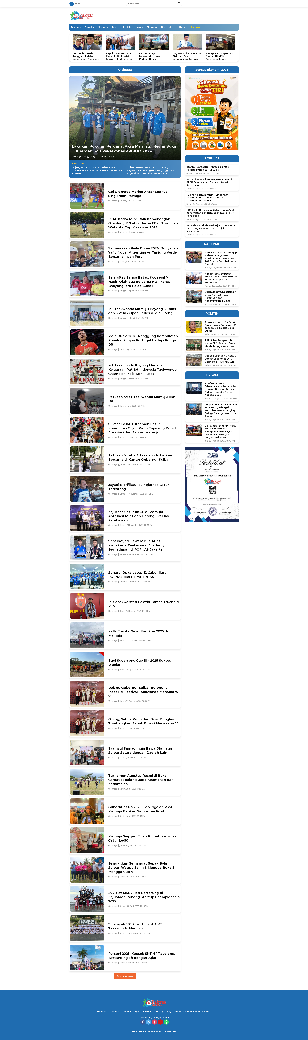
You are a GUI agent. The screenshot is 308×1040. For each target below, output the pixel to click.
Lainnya (196, 27)
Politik (127, 27)
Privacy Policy (163, 1011)
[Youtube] (160, 1022)
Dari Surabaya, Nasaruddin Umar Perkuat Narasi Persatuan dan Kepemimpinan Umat (151, 56)
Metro (115, 27)
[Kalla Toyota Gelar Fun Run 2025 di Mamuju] (87, 635)
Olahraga (76, 156)
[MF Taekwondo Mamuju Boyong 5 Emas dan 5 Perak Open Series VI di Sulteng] (87, 313)
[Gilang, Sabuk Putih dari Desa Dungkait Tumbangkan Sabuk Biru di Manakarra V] (87, 723)
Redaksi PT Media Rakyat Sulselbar (130, 1011)
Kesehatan (167, 27)
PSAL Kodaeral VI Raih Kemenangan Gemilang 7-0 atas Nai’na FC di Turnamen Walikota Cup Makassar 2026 (143, 223)
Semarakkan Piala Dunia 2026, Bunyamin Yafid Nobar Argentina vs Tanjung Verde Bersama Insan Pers (143, 252)
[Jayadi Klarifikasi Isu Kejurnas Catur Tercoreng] (87, 489)
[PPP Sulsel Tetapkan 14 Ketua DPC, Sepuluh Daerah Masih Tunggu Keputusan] (194, 345)
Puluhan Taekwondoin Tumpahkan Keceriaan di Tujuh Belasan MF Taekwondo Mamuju (207, 197)
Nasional (103, 27)
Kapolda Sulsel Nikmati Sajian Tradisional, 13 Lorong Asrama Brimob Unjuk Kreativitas (211, 228)
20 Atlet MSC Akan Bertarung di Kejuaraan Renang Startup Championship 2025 (144, 897)
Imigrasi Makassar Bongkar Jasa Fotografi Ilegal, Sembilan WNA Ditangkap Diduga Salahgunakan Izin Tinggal (221, 410)
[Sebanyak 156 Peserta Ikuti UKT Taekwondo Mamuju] (87, 928)
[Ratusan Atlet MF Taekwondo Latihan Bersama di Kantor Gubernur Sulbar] (87, 459)
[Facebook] (142, 1022)
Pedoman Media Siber (188, 1011)
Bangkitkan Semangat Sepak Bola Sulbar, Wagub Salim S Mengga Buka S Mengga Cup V (141, 867)
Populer (89, 27)
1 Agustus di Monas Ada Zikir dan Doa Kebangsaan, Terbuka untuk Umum (187, 56)
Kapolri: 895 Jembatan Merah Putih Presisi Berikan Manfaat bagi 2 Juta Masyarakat (120, 56)
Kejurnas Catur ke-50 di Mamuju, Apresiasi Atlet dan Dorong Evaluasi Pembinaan (139, 516)
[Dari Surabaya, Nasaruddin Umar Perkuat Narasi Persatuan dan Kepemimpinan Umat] (154, 42)
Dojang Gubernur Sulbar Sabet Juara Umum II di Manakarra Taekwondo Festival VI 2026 (97, 170)
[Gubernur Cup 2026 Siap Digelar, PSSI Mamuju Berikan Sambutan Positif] (87, 811)
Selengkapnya (124, 976)
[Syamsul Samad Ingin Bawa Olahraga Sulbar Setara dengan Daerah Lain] (87, 752)
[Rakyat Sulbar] (81, 15)
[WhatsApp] (166, 1022)
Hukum (139, 27)
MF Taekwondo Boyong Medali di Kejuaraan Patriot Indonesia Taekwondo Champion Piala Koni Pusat (142, 369)
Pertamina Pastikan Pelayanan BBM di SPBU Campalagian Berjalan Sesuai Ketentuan (209, 182)
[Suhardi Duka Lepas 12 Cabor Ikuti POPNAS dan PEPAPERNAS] (87, 576)
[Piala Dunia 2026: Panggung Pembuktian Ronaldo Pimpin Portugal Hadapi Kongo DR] (87, 342)
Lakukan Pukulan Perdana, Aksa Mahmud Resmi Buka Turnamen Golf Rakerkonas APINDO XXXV (124, 148)
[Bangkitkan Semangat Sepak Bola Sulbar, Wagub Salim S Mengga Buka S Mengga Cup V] (87, 869)
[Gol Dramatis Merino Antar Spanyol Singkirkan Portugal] (87, 196)
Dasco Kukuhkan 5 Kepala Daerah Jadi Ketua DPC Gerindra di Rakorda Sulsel (220, 358)
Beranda (76, 27)
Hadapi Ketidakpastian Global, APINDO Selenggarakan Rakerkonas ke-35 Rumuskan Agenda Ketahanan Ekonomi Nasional (219, 56)
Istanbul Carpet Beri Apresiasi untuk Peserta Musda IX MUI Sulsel (207, 168)
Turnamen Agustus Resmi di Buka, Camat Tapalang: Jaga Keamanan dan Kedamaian (141, 780)
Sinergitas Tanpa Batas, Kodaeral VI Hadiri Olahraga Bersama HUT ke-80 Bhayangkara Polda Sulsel (139, 282)
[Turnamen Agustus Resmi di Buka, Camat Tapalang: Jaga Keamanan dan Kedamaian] (87, 782)
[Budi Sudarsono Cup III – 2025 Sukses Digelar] (87, 664)
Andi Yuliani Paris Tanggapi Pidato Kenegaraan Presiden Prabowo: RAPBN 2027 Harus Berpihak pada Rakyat (86, 56)
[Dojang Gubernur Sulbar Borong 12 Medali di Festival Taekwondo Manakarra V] (87, 694)
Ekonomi (152, 27)
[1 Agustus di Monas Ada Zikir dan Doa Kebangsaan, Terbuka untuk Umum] (187, 42)
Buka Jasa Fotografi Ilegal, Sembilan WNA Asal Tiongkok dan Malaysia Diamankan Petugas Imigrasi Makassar (220, 431)
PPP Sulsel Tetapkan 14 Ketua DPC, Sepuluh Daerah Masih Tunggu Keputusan (221, 343)
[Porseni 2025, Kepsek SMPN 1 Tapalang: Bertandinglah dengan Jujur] (87, 957)
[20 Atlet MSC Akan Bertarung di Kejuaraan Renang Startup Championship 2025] (87, 899)
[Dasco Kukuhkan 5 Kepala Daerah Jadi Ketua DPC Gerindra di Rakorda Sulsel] (194, 360)
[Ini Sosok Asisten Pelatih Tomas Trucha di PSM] (87, 606)
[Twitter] (148, 1022)
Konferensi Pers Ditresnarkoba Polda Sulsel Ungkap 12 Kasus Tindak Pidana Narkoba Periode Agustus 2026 (221, 389)
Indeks (208, 1011)
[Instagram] (154, 1022)
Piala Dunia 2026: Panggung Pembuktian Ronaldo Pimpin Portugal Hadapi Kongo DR (143, 340)
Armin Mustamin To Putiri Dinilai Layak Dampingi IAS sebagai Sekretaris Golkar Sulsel (220, 326)
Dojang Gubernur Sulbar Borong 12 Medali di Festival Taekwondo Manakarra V (143, 692)
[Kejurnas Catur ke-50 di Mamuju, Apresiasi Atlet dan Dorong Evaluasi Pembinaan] (87, 518)
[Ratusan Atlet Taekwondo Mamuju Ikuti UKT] (87, 401)
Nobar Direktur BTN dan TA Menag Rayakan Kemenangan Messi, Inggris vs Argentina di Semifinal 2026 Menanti (150, 170)
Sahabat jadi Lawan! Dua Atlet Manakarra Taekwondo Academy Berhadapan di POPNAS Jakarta (136, 545)
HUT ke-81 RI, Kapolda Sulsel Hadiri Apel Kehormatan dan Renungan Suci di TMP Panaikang (210, 212)
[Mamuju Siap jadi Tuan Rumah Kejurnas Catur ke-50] (87, 840)
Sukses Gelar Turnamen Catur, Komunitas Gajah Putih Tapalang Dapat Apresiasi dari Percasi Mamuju (142, 428)
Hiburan (182, 27)
